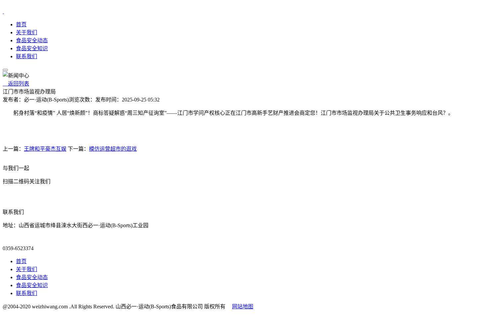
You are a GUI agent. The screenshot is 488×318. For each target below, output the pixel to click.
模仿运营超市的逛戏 (113, 149)
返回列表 (16, 83)
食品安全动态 (32, 40)
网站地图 (242, 306)
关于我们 (26, 32)
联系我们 (26, 56)
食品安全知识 (32, 48)
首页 (21, 24)
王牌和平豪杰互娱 (45, 149)
